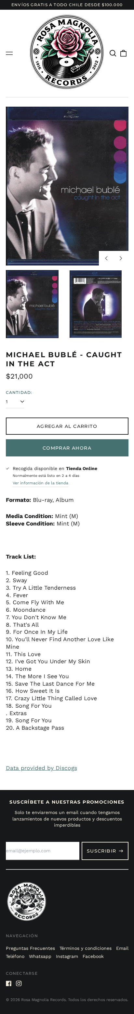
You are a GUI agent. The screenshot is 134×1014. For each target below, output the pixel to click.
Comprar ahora (67, 448)
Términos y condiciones (86, 948)
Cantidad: (19, 392)
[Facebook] (9, 983)
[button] (113, 53)
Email (122, 948)
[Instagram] (19, 983)
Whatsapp (40, 956)
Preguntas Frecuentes (30, 948)
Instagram (67, 956)
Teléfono (15, 956)
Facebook (93, 956)
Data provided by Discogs (41, 768)
